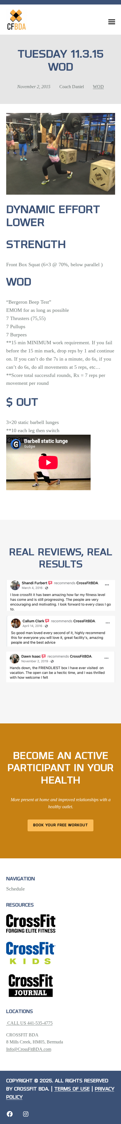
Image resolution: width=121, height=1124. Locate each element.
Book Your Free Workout (60, 825)
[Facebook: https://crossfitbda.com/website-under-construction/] (9, 1114)
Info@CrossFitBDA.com (28, 1049)
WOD (98, 86)
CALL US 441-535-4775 (29, 1023)
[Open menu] (111, 22)
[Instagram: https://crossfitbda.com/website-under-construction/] (25, 1114)
